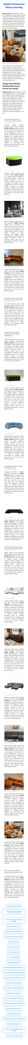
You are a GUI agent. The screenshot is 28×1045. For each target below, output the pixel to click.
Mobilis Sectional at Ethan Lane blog (14, 6)
